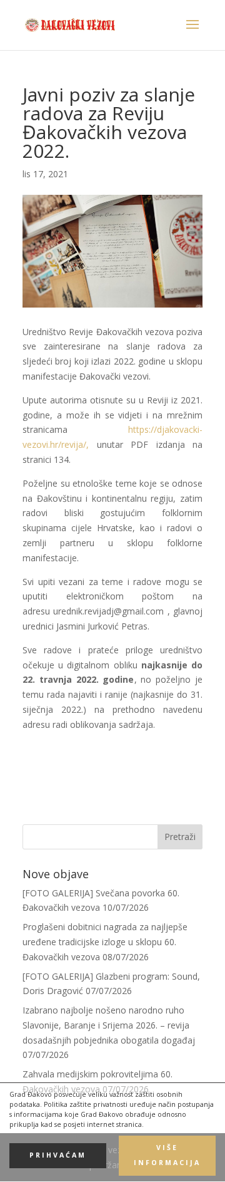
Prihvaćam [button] (57, 1155)
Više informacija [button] (167, 1155)
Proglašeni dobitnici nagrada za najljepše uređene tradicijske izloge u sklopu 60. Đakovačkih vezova (105, 942)
